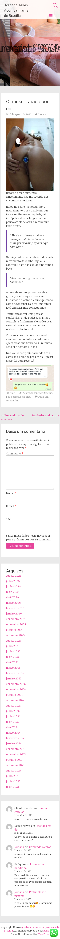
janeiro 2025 (13, 678)
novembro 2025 (16, 624)
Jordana (42, 114)
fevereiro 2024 (15, 738)
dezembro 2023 (15, 748)
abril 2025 (12, 662)
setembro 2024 (15, 700)
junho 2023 (13, 781)
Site (8, 519)
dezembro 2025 (15, 619)
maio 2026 (12, 591)
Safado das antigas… (45, 415)
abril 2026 (12, 597)
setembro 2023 (15, 765)
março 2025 (13, 667)
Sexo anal (25, 396)
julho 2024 (13, 711)
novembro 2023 (16, 754)
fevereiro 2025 (15, 673)
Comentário (14, 453)
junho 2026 (13, 586)
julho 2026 (13, 581)
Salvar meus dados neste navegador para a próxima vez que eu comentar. (28, 537)
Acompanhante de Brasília (37, 393)
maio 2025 (12, 656)
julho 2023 (12, 776)
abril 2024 (12, 727)
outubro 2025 (14, 629)
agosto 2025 (13, 640)
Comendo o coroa (40, 847)
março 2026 (13, 602)
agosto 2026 (13, 575)
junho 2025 (13, 651)
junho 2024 (13, 716)
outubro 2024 (14, 694)
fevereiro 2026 (15, 608)
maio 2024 (12, 721)
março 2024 (13, 732)
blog (12, 393)
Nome (11, 493)
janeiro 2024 (14, 743)
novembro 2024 (16, 689)
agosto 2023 (13, 770)
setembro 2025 (15, 635)
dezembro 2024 (16, 684)
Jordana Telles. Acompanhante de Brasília (16, 10)
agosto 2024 (13, 705)
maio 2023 (12, 786)
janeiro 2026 (14, 613)
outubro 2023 (14, 759)
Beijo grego (12, 396)
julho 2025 (12, 646)
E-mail (11, 506)
